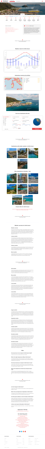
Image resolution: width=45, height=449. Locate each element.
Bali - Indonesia (30, 444)
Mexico (23, 441)
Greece (23, 444)
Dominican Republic (30, 441)
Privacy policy (5, 441)
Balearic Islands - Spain (37, 441)
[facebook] (19, 431)
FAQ (4, 444)
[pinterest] (25, 431)
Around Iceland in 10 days (22, 416)
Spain (17, 441)
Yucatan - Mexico (36, 438)
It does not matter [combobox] (24, 121)
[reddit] (23, 431)
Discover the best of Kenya (22, 427)
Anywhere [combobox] (14, 118)
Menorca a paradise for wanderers (22, 421)
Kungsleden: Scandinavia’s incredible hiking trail (22, 420)
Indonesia (17, 444)
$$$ (19, 128)
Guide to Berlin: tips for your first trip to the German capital (22, 422)
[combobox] (31, 1)
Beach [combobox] (13, 121)
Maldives (29, 438)
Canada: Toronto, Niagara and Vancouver (22, 426)
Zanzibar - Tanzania (37, 444)
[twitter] (21, 431)
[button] (5, 87)
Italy (16, 438)
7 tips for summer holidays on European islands (22, 415)
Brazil (23, 438)
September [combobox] (23, 118)
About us (5, 438)
